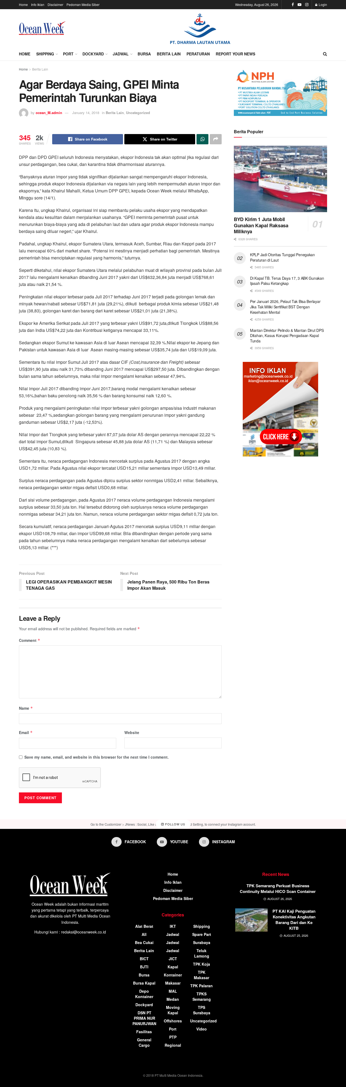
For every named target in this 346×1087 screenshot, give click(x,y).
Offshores (173, 1020)
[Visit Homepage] (42, 28)
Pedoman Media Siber (82, 4)
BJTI (144, 966)
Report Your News (235, 53)
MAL (173, 991)
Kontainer (173, 975)
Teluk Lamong (201, 953)
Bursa (144, 53)
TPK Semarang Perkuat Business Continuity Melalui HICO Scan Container (278, 888)
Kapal (173, 966)
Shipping (45, 53)
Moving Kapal (173, 1010)
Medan (173, 999)
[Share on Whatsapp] (202, 139)
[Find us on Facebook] (293, 4)
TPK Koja (201, 964)
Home (23, 4)
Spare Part (201, 934)
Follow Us (174, 824)
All (144, 934)
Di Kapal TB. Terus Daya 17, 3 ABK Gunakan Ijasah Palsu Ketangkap (287, 280)
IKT (173, 926)
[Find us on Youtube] (299, 4)
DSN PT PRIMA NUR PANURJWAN (144, 1018)
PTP (173, 1037)
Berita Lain (169, 53)
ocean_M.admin (49, 112)
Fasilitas (144, 1031)
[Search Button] (325, 54)
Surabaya (201, 942)
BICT (144, 958)
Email (26, 732)
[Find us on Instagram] (306, 4)
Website (131, 732)
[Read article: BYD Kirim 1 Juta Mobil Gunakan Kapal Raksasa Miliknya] (280, 179)
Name (26, 708)
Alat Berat (144, 926)
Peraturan (198, 53)
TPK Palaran (201, 985)
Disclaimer (55, 4)
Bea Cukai (144, 942)
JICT (173, 958)
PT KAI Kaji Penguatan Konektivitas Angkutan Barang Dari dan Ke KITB (293, 919)
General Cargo (144, 1042)
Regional (173, 1045)
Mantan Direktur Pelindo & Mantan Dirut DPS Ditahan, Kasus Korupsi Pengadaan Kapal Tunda (287, 336)
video (201, 1029)
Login (322, 4)
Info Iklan (37, 4)
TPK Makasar (201, 974)
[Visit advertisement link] (200, 28)
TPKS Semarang (201, 996)
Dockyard (93, 53)
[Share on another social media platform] (216, 139)
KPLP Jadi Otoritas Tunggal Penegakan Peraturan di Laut (282, 257)
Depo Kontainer (144, 993)
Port (68, 53)
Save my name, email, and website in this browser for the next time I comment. (96, 757)
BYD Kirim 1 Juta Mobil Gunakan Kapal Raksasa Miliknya (261, 225)
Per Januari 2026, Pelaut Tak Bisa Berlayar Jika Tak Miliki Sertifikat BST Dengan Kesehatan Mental (285, 307)
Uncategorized (138, 112)
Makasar (173, 983)
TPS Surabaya (201, 1010)
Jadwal (121, 53)
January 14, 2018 (85, 112)
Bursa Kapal (144, 983)
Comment (29, 640)
